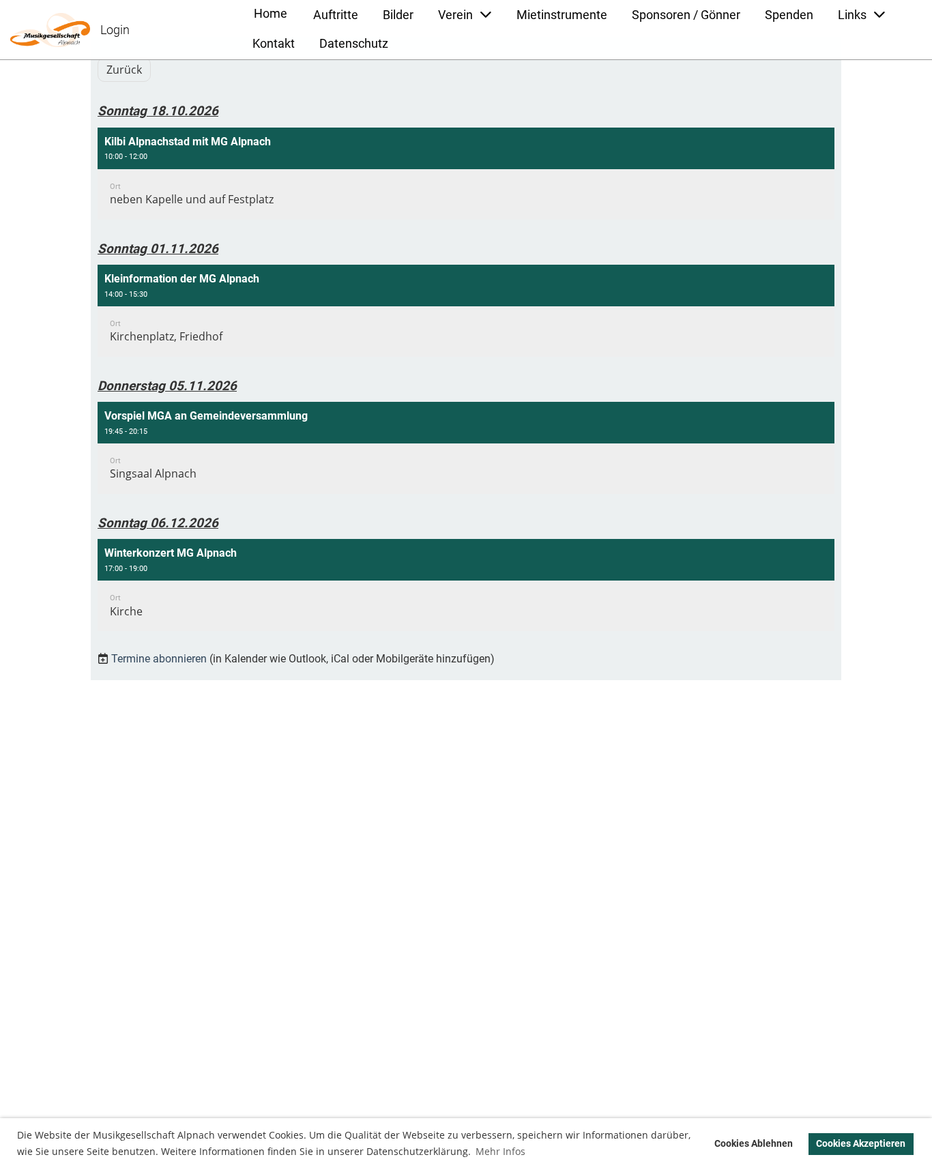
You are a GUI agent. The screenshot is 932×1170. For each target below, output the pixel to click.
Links (852, 15)
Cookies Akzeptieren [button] (860, 1144)
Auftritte (335, 15)
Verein (455, 15)
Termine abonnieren (159, 658)
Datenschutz (353, 43)
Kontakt (273, 43)
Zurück (124, 69)
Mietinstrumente (561, 15)
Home (270, 13)
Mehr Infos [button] (500, 1151)
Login (115, 30)
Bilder (398, 15)
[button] (466, 174)
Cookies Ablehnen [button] (753, 1144)
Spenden (789, 15)
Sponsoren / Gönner (686, 15)
